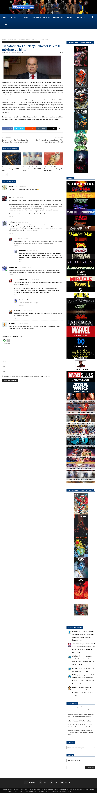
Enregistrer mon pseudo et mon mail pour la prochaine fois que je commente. (27, 376)
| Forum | (6, 25)
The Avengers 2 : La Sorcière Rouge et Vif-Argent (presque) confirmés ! (49, 141)
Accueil (6, 17)
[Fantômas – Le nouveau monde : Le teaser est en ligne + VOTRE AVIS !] (11, 158)
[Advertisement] (48, 34)
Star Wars (36, 17)
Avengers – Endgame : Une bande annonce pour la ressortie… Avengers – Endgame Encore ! (80, 709)
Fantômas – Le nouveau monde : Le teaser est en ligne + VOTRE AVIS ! (11, 168)
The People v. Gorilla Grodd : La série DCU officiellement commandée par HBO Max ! (80, 726)
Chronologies (57, 17)
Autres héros (11, 39)
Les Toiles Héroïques (10, 52)
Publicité (69, 791)
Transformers (19, 42)
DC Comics (24, 17)
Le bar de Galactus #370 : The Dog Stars (80, 721)
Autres (46, 17)
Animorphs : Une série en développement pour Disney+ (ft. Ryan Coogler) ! (53, 168)
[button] (92, 17)
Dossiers (70, 17)
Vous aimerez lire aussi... (10, 148)
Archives (80, 17)
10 (62, 52)
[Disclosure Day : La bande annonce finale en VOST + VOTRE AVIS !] (32, 158)
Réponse (11, 191)
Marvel (14, 17)
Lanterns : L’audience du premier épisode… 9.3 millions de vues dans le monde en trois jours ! (80, 732)
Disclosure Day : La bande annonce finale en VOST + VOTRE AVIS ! (32, 168)
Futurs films (12, 42)
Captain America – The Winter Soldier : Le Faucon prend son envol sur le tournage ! (15, 141)
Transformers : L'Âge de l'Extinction (31, 42)
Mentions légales (61, 791)
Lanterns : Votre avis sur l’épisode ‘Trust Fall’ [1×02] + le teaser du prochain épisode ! (81, 715)
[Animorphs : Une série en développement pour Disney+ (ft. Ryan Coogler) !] (53, 158)
